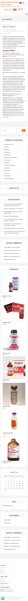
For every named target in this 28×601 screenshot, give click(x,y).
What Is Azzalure (20, 31)
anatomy (14, 97)
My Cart (2, 570)
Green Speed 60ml (16, 247)
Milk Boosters (7, 170)
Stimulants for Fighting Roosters (11, 216)
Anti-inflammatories (8, 144)
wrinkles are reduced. (11, 56)
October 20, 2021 (7, 24)
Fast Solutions (7, 160)
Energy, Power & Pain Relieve (10, 157)
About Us (2, 578)
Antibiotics (6, 147)
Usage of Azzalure (12, 31)
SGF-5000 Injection (14, 253)
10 (5, 483)
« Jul (4, 492)
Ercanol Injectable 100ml (14, 256)
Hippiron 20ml (12, 259)
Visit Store (3, 581)
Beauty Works (7, 152)
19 (11, 485)
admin (7, 29)
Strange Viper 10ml (15, 250)
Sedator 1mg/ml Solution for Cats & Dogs (13, 208)
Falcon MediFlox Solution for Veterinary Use (14, 228)
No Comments (8, 33)
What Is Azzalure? (9, 27)
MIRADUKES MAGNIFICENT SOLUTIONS (13, 3)
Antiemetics (7, 149)
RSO (10, 70)
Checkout (3, 572)
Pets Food (6, 173)
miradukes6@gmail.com (8, 591)
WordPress (17, 599)
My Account (3, 567)
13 (14, 483)
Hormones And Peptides (9, 165)
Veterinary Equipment (9, 178)
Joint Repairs (7, 168)
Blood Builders (7, 155)
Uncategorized (13, 29)
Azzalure (6, 31)
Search (14, 10)
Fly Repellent (7, 162)
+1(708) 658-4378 (9, 589)
